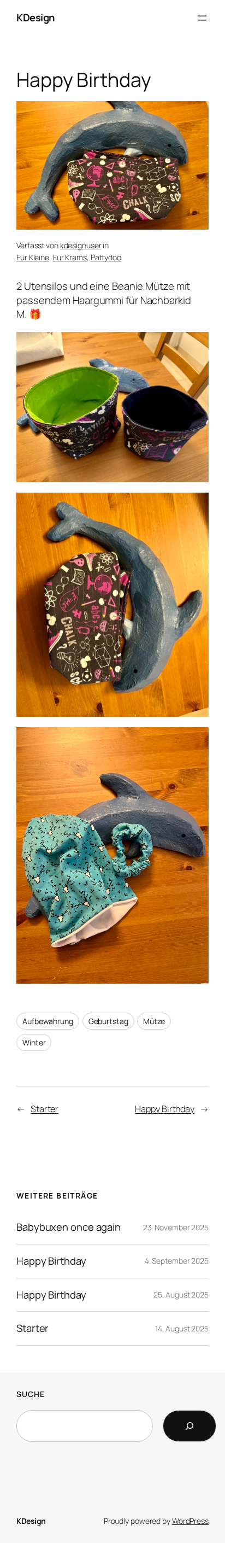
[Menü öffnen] (202, 18)
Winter (33, 1042)
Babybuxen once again (68, 1227)
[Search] (189, 1426)
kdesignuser (81, 245)
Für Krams (70, 257)
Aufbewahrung (47, 1021)
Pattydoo (106, 257)
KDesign (35, 17)
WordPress (190, 1521)
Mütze (154, 1021)
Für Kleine (32, 257)
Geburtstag (108, 1021)
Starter (44, 1109)
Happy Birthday (164, 1109)
